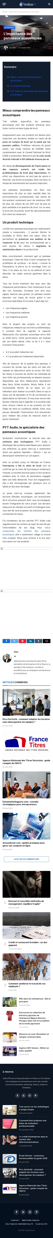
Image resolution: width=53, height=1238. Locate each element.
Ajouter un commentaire (26, 859)
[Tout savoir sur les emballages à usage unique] (10, 1110)
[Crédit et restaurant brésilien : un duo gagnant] (26, 925)
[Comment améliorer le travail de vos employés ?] (26, 966)
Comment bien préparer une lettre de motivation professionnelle (32, 1123)
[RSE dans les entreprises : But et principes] (10, 1002)
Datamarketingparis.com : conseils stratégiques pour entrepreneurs (20, 803)
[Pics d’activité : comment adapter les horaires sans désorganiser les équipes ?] (26, 702)
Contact (15, 1220)
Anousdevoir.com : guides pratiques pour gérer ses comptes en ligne (24, 844)
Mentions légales (30, 1220)
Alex (14, 48)
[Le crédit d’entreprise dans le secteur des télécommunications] (10, 1140)
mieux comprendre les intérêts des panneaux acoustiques (26, 531)
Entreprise (9, 27)
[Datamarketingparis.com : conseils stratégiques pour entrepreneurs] (26, 784)
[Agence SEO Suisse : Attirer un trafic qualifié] (10, 1051)
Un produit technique (20, 86)
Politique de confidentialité (19, 1224)
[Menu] (4, 4)
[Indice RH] (28, 4)
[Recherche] (49, 4)
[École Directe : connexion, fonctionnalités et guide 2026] (10, 1159)
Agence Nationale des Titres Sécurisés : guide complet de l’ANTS (33, 1188)
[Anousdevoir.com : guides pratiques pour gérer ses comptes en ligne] (26, 826)
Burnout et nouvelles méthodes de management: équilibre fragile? (26, 902)
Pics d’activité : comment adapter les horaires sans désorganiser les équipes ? (26, 720)
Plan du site (41, 1224)
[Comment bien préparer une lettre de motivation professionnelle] (10, 1124)
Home (5, 12)
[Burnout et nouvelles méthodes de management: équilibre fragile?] (26, 884)
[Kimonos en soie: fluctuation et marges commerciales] (10, 1037)
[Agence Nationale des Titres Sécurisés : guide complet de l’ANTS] (26, 743)
